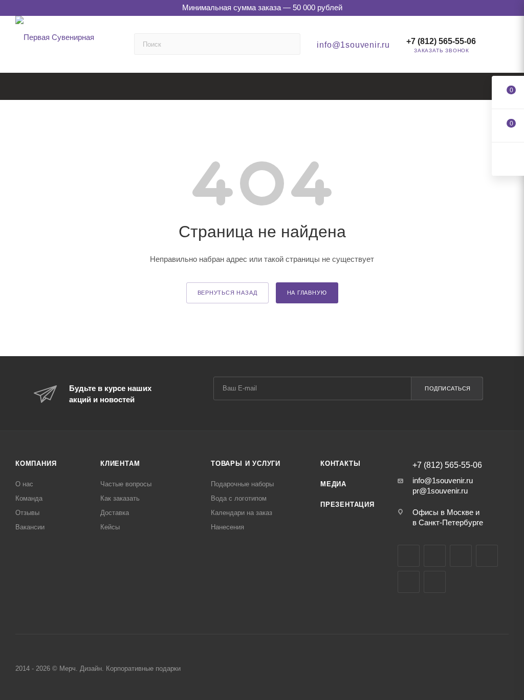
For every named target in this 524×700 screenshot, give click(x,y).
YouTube (461, 556)
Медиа (333, 484)
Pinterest (435, 582)
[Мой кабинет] (504, 46)
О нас (24, 484)
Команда (28, 498)
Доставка (114, 513)
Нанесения (227, 527)
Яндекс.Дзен (409, 582)
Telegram (435, 556)
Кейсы (110, 527)
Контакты (340, 463)
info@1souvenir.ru (353, 44)
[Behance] (487, 556)
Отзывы (27, 513)
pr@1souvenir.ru (440, 490)
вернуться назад (227, 293)
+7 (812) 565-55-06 (441, 41)
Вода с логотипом (239, 498)
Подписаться (448, 388)
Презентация (347, 504)
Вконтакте (409, 556)
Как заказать (120, 498)
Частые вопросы (125, 484)
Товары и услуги (245, 463)
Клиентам (120, 463)
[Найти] (287, 44)
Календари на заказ (241, 513)
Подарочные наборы (242, 484)
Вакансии (30, 527)
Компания (35, 463)
